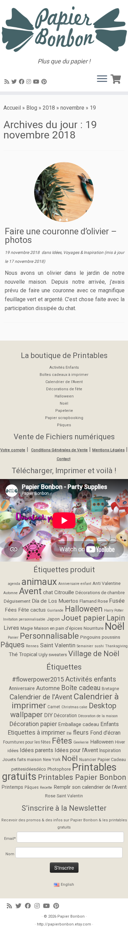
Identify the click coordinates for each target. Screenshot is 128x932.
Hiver (120, 742)
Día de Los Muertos (55, 601)
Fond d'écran (105, 732)
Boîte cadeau (80, 688)
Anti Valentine (106, 583)
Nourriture (93, 628)
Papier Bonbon (71, 916)
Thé (13, 654)
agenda (14, 583)
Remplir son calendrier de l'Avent (90, 787)
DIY (48, 715)
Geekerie (81, 742)
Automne (10, 593)
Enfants (109, 724)
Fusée (117, 600)
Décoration (65, 715)
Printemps (12, 787)
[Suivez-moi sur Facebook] (22, 81)
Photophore (59, 769)
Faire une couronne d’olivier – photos (61, 235)
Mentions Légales (108, 450)
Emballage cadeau (78, 724)
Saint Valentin (57, 645)
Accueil (12, 108)
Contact (63, 459)
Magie (26, 628)
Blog (31, 108)
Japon (53, 619)
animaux (39, 581)
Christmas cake (74, 707)
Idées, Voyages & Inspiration (78, 252)
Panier (13, 637)
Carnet (53, 706)
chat (48, 592)
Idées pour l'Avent (76, 750)
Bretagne (110, 688)
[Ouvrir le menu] (102, 79)
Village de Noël (93, 653)
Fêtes (62, 741)
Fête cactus (32, 610)
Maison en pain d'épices (58, 628)
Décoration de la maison (98, 716)
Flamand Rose (94, 601)
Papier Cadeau (112, 759)
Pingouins (90, 637)
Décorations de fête (64, 389)
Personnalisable (49, 636)
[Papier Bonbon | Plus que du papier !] (64, 28)
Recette (46, 787)
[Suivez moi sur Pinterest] (45, 81)
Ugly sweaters (53, 654)
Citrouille (64, 592)
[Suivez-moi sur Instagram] (29, 81)
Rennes (32, 646)
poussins (111, 637)
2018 (49, 108)
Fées (11, 610)
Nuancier (87, 759)
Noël (64, 403)
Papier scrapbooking (64, 418)
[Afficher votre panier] (117, 78)
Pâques (64, 425)
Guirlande (55, 610)
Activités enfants (90, 679)
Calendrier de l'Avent (64, 382)
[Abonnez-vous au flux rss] (7, 81)
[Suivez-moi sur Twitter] (15, 81)
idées (13, 750)
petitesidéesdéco (28, 769)
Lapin (115, 618)
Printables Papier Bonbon (82, 777)
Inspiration (110, 750)
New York (51, 759)
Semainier (85, 646)
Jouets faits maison (22, 759)
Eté (69, 733)
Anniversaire (22, 688)
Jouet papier (83, 618)
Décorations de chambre (100, 592)
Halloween (64, 396)
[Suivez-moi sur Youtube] (37, 81)
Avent (30, 591)
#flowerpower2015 (38, 679)
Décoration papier (33, 723)
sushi (99, 646)
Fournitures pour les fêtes (27, 742)
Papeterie (64, 410)
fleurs (81, 732)
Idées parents (36, 750)
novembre (72, 108)
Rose (50, 795)
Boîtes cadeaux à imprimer (64, 374)
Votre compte (12, 450)
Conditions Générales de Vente (59, 450)
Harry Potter (114, 610)
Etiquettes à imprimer (36, 732)
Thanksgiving (116, 646)
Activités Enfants (64, 367)
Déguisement (17, 601)
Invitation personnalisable (24, 619)
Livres (11, 627)
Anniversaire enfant (74, 583)
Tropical (28, 654)
